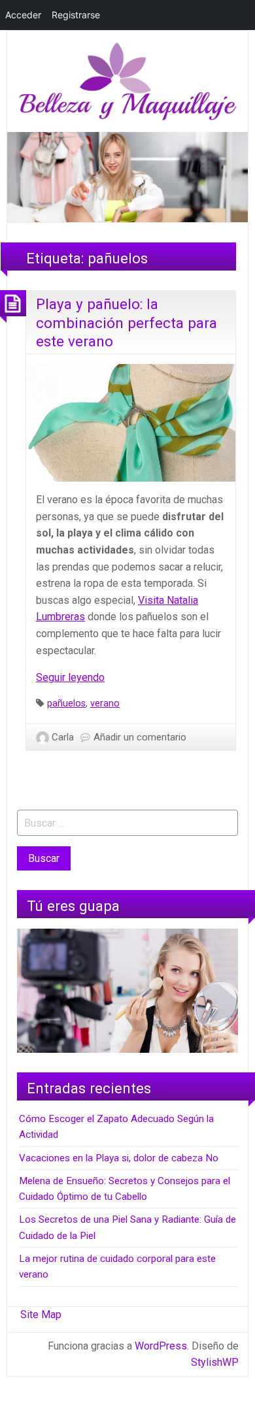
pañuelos (66, 703)
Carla (63, 737)
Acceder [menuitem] (23, 14)
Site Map (40, 1314)
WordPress (161, 1346)
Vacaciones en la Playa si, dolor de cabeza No (118, 1158)
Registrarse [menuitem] (76, 14)
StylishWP (215, 1362)
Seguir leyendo (70, 677)
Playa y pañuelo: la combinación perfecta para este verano (126, 322)
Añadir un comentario (140, 737)
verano (105, 703)
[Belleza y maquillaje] (127, 80)
